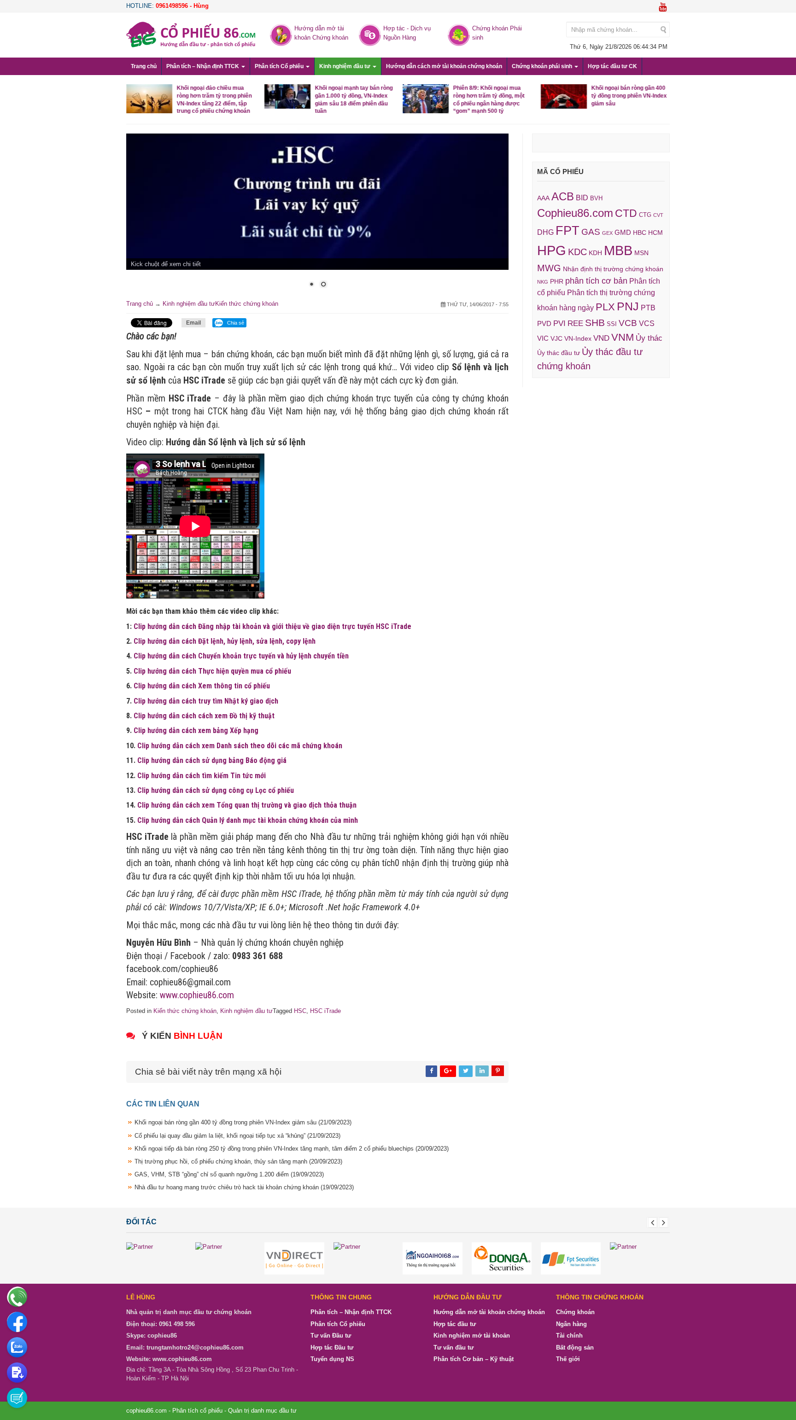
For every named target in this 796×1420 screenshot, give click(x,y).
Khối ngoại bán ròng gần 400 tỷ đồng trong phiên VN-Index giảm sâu (629, 96)
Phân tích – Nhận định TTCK (203, 66)
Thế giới (568, 1359)
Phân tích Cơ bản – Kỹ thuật (473, 1359)
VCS (647, 323)
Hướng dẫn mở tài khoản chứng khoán (489, 1312)
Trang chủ (144, 66)
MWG (549, 268)
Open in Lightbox (232, 465)
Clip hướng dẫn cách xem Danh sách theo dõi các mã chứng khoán (239, 745)
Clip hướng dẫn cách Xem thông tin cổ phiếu (202, 685)
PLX (605, 307)
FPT (567, 230)
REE (575, 323)
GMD (623, 232)
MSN (641, 252)
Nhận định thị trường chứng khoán (613, 269)
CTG (645, 214)
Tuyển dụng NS (332, 1359)
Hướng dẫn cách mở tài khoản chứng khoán (444, 66)
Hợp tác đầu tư (454, 1323)
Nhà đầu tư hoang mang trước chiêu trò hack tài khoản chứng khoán (244, 1187)
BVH (596, 198)
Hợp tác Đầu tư (331, 1347)
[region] (317, 216)
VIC (543, 338)
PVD (544, 323)
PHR (556, 281)
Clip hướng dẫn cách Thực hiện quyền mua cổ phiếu (212, 670)
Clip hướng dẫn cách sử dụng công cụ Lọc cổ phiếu (215, 790)
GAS (590, 232)
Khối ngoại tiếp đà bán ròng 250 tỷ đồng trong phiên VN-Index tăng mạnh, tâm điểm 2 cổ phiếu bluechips (292, 1148)
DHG (545, 232)
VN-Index (577, 338)
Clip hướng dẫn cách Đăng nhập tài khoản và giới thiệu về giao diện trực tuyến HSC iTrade (272, 626)
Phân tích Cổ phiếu (280, 66)
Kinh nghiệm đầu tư (345, 66)
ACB (562, 196)
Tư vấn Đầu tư (330, 1335)
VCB (628, 323)
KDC (577, 252)
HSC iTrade (325, 1010)
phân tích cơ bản (596, 280)
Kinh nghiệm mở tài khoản (471, 1335)
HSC (300, 1010)
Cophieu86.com (575, 213)
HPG (551, 250)
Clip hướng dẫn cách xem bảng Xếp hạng (196, 730)
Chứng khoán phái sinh (543, 66)
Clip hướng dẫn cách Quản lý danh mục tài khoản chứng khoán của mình (247, 819)
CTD (626, 213)
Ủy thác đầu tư (558, 352)
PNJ (628, 306)
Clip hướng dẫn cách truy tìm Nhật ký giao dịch (206, 700)
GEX (607, 233)
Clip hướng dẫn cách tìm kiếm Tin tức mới (201, 775)
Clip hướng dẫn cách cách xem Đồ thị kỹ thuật (204, 715)
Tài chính (569, 1335)
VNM (622, 337)
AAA (543, 198)
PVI (559, 323)
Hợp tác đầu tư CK (612, 66)
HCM (655, 232)
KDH (595, 252)
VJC (556, 338)
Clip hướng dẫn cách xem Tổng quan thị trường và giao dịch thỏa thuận (247, 805)
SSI (612, 324)
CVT (658, 215)
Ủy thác (649, 338)
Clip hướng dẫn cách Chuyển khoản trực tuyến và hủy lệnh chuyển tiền (241, 656)
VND (601, 338)
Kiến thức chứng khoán (246, 303)
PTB (648, 308)
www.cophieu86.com (197, 995)
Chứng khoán (575, 1312)
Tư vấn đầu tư (453, 1347)
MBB (618, 250)
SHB (595, 322)
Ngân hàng (571, 1323)
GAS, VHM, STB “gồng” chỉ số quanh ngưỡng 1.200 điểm (229, 1174)
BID (582, 197)
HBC (639, 232)
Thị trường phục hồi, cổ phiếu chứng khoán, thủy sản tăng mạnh (238, 1161)
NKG (542, 282)
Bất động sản (575, 1347)
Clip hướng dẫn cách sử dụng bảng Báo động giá (212, 760)
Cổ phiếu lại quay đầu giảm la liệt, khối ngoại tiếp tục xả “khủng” (237, 1135)
